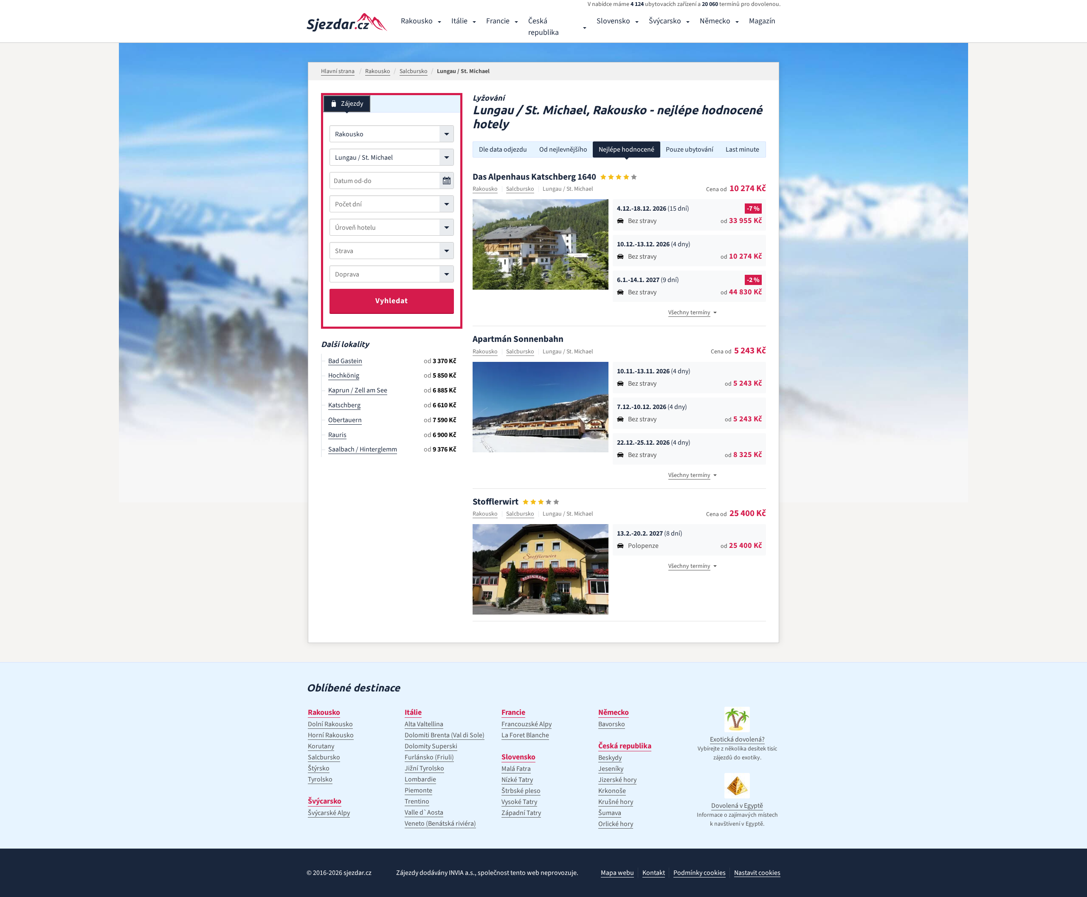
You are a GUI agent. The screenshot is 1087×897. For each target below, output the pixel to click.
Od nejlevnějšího (563, 149)
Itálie (459, 21)
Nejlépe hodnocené (626, 149)
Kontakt (653, 872)
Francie (498, 21)
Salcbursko (520, 189)
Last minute (742, 149)
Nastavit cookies (757, 873)
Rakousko (417, 21)
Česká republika (543, 27)
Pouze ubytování (689, 149)
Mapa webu (617, 872)
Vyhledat (391, 301)
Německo (715, 21)
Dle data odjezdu (503, 149)
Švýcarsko (665, 21)
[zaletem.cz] (347, 22)
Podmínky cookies (699, 872)
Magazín (762, 21)
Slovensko (613, 21)
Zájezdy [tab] (352, 103)
